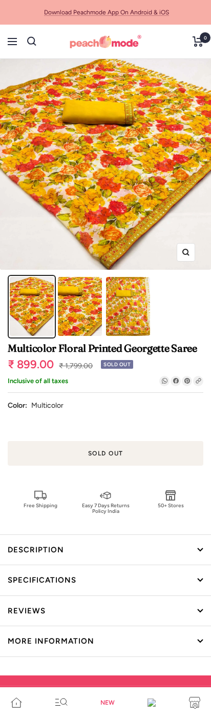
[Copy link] (198, 381)
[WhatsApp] (164, 381)
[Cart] (198, 41)
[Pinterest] (187, 381)
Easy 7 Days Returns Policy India (106, 508)
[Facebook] (176, 381)
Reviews (27, 610)
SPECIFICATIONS (42, 580)
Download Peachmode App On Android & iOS (106, 12)
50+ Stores (171, 505)
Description (36, 549)
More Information (51, 641)
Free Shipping (40, 505)
